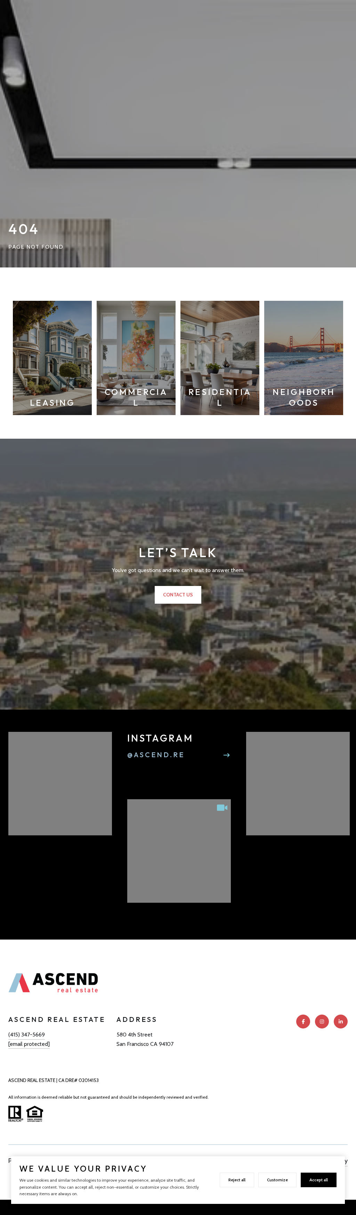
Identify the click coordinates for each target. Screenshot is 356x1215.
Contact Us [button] (178, 595)
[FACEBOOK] (303, 1021)
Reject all (236, 1179)
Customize (277, 1179)
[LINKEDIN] (341, 1021)
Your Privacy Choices (178, 1207)
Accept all (318, 1179)
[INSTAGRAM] (322, 1021)
